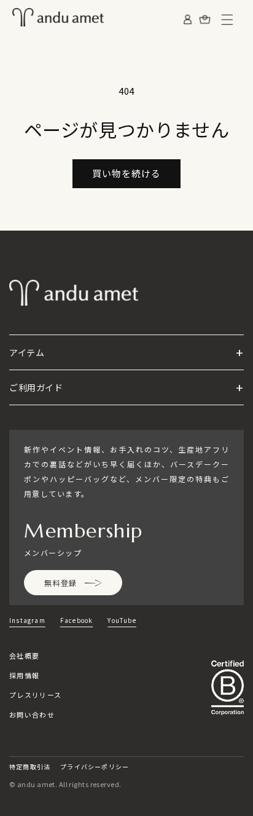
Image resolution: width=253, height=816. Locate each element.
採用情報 (24, 675)
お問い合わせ (32, 714)
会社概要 (24, 655)
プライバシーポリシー (94, 766)
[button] (227, 19)
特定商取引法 (29, 766)
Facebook (76, 620)
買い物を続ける (126, 173)
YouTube (121, 620)
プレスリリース (35, 695)
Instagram (27, 620)
